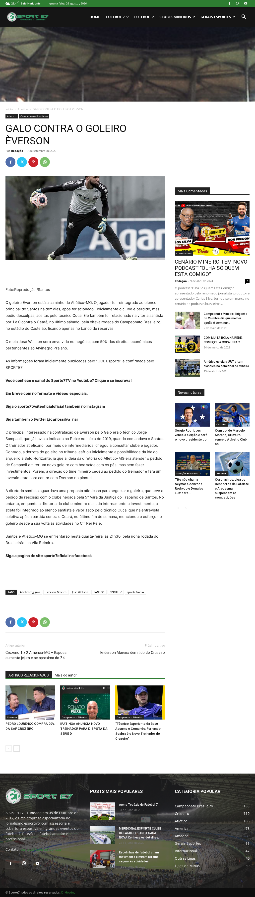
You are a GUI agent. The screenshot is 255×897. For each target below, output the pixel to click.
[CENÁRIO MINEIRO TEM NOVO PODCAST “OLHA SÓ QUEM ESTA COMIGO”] (212, 228)
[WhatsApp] (45, 162)
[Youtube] (246, 3)
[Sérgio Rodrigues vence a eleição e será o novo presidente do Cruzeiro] (192, 415)
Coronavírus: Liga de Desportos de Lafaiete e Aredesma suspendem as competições (232, 488)
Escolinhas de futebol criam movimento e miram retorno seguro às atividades (139, 857)
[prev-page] (8, 748)
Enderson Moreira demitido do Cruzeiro (132, 652)
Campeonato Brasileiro (34, 116)
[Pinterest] (33, 162)
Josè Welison (80, 592)
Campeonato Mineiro (74, 717)
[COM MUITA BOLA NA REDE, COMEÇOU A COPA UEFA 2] (187, 344)
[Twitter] (22, 162)
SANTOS (99, 592)
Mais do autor (66, 675)
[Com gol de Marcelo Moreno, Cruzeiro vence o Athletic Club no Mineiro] (232, 415)
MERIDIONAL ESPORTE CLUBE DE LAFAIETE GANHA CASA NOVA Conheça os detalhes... (140, 833)
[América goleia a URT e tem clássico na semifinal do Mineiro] (187, 368)
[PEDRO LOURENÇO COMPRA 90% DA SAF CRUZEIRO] (30, 702)
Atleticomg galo (30, 592)
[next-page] (16, 748)
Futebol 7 (115, 16)
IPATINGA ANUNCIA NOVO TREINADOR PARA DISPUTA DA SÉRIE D (84, 728)
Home (94, 16)
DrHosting (68, 892)
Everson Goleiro (56, 592)
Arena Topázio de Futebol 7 (138, 804)
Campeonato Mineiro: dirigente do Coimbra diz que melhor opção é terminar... (225, 318)
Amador (221, 473)
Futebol (142, 16)
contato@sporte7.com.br (41, 849)
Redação (17, 151)
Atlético (22, 109)
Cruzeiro (12, 717)
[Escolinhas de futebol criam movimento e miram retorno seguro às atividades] (102, 859)
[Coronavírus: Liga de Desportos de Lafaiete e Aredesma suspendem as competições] (232, 464)
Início (9, 109)
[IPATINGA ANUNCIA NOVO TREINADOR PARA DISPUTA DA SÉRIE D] (85, 702)
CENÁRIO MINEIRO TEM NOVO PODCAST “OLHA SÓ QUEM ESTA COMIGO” (211, 268)
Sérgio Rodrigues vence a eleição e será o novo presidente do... (192, 435)
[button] (244, 17)
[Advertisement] (127, 64)
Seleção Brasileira (187, 473)
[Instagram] (237, 3)
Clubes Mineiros (175, 16)
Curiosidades (184, 253)
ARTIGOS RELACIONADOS (28, 675)
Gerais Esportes (215, 16)
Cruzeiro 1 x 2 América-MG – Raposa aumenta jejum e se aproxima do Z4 (35, 655)
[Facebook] (229, 3)
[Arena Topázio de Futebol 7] (102, 811)
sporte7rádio (135, 592)
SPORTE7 (116, 592)
